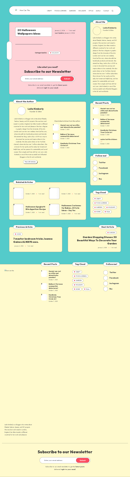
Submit (67, 79)
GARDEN (72, 11)
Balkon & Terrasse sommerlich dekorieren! (69, 135)
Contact (106, 11)
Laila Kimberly (36, 108)
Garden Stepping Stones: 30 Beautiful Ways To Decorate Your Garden (97, 240)
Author (98, 11)
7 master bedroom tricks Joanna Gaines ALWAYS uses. (32, 240)
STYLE (91, 11)
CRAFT (49, 11)
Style (108, 212)
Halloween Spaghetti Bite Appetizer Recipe (36, 208)
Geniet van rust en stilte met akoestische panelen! (70, 126)
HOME (98, 212)
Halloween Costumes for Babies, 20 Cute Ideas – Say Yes (71, 208)
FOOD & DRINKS (61, 11)
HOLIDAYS (82, 11)
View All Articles (30, 162)
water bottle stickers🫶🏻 (108, 140)
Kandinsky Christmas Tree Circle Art (70, 144)
